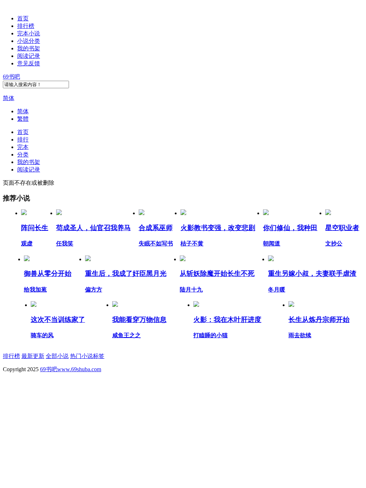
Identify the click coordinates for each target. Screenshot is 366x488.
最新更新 (32, 356)
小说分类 (28, 41)
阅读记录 (28, 56)
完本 (23, 147)
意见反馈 (28, 63)
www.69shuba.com (79, 369)
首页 (23, 18)
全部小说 (57, 356)
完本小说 (28, 33)
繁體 (23, 119)
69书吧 (11, 77)
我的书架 (28, 48)
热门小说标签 (87, 356)
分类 (23, 154)
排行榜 (25, 26)
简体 (8, 98)
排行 (23, 139)
